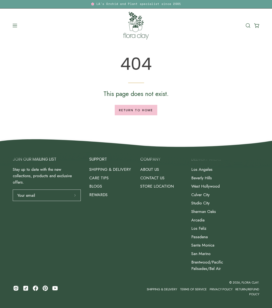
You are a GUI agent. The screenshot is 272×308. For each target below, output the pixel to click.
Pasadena (199, 237)
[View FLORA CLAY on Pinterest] (45, 288)
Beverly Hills (201, 178)
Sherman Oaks (203, 211)
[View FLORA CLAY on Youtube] (55, 288)
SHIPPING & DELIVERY (110, 169)
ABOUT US (149, 169)
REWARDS (98, 195)
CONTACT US (152, 178)
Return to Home (136, 110)
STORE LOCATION (157, 186)
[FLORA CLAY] (136, 26)
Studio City (200, 203)
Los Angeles (201, 169)
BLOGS (95, 186)
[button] (248, 25)
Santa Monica (202, 245)
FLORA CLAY (250, 282)
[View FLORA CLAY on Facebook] (35, 288)
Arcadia (198, 220)
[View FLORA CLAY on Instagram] (16, 288)
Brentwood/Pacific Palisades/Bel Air (207, 265)
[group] (136, 4)
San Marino (201, 254)
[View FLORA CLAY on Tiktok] (26, 288)
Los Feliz (198, 228)
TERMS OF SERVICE (193, 289)
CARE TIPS (99, 178)
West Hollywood (205, 186)
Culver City (200, 195)
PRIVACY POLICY (221, 289)
